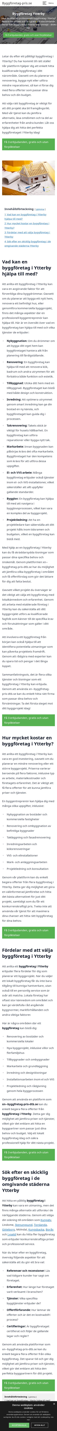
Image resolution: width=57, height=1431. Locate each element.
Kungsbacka (36, 1229)
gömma (40, 209)
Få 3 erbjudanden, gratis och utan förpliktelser (28, 35)
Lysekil (12, 1234)
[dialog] (28, 1416)
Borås (49, 1229)
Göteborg (8, 1229)
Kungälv (46, 1220)
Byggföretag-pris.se (17, 3)
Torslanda (40, 1225)
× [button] (54, 1404)
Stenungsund (23, 1225)
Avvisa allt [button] (39, 1425)
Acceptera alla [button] (19, 1425)
